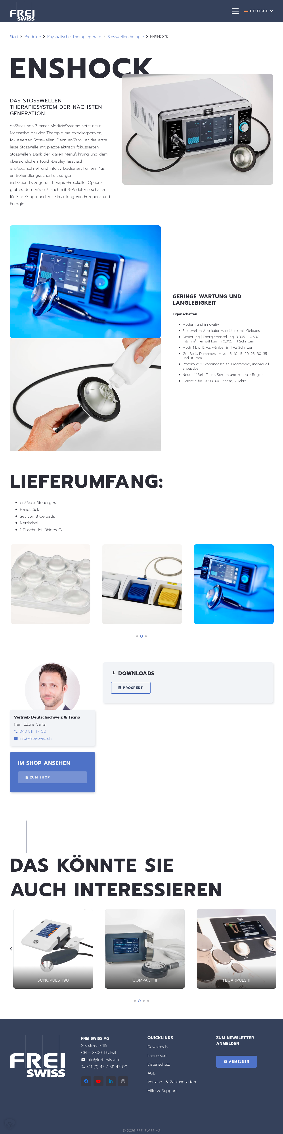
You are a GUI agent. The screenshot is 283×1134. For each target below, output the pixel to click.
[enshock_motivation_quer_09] (233, 584)
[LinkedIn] (111, 1081)
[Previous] (11, 949)
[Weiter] (272, 949)
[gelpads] (50, 584)
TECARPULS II (233, 980)
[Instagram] (123, 1081)
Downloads (157, 1047)
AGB (151, 1073)
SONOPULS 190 (50, 980)
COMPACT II (141, 980)
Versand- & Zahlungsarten (171, 1082)
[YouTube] (98, 1081)
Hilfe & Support (162, 1091)
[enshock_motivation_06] (85, 281)
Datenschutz (158, 1064)
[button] (235, 11)
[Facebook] (86, 1081)
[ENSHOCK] (197, 78)
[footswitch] (142, 584)
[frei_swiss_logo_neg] (22, 11)
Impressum (157, 1055)
